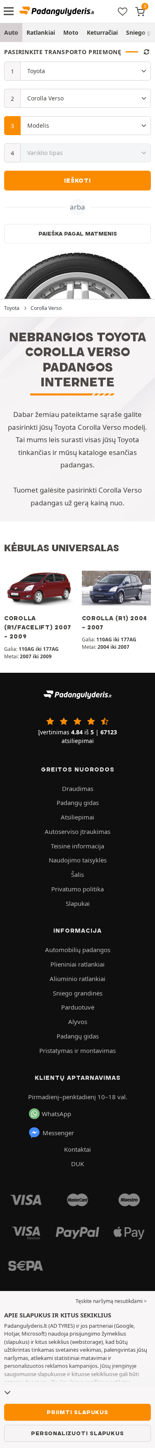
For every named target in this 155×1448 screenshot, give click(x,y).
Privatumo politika (77, 889)
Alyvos (77, 1021)
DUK (77, 1164)
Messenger (58, 1133)
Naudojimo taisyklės (78, 860)
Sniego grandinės (78, 993)
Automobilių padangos (77, 949)
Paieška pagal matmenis (77, 233)
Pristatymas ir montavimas (77, 1050)
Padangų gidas (78, 802)
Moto (71, 32)
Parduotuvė (77, 1007)
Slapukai (78, 903)
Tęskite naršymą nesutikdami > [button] (111, 1301)
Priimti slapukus (77, 1412)
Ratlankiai (40, 32)
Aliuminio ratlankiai (77, 978)
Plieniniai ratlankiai (77, 964)
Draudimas (77, 788)
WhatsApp (56, 1114)
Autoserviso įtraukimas (77, 831)
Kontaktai (77, 1149)
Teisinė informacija (77, 846)
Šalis (77, 874)
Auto (11, 32)
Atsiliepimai (77, 817)
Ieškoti (77, 180)
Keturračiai (102, 32)
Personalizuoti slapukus (77, 1433)
